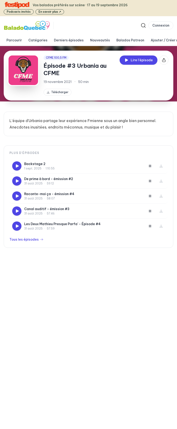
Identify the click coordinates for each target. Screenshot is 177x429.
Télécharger (59, 92)
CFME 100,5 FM (56, 57)
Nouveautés (100, 40)
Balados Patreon (130, 40)
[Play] (16, 166)
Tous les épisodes (24, 239)
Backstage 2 (34, 164)
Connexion (160, 25)
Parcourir (14, 40)
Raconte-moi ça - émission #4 (49, 194)
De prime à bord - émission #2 (48, 179)
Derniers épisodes (69, 40)
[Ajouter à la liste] (150, 166)
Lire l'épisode (142, 60)
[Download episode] (161, 166)
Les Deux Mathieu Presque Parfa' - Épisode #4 (62, 224)
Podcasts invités (19, 11)
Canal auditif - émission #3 (46, 209)
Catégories (37, 40)
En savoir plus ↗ (49, 11)
